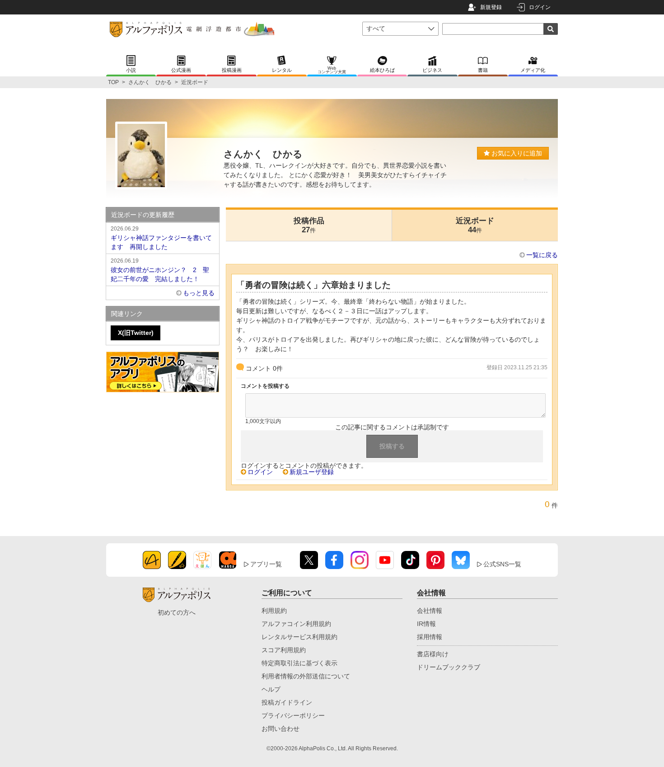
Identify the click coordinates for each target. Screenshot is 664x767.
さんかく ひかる (150, 82)
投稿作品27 (309, 225)
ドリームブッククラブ (448, 667)
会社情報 (429, 610)
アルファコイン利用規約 (296, 623)
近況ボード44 (475, 225)
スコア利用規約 (284, 650)
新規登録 (491, 7)
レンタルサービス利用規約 (299, 636)
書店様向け (433, 654)
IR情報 (426, 623)
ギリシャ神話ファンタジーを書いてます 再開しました (161, 238)
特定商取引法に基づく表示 (299, 663)
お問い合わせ (280, 728)
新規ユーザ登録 (312, 471)
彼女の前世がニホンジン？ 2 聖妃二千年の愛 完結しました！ (160, 270)
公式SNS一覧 (502, 564)
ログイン (540, 7)
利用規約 (274, 610)
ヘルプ (271, 689)
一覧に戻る (542, 255)
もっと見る (199, 292)
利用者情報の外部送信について (306, 676)
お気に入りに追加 (516, 153)
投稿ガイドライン (287, 702)
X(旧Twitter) (136, 332)
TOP (113, 82)
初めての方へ (177, 612)
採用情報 (429, 636)
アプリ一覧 (266, 564)
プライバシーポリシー (293, 715)
